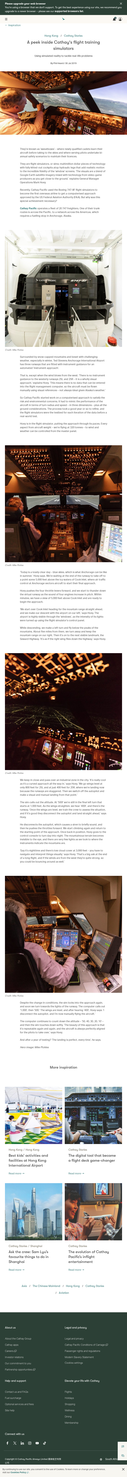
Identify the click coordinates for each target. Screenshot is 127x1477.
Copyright (10, 1459)
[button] (123, 1469)
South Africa (112, 1459)
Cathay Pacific (28, 208)
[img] (121, 3)
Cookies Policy (18, 1472)
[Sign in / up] (120, 19)
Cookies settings (74, 1362)
